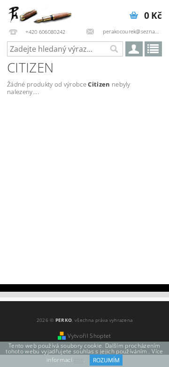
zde (79, 360)
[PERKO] (42, 12)
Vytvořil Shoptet (89, 336)
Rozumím (106, 360)
